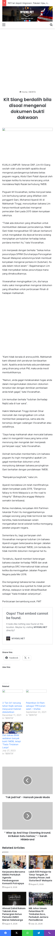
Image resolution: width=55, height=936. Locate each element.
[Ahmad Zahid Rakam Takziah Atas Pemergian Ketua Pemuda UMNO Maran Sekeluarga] (14, 898)
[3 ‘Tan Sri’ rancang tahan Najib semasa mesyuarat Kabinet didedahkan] (12, 695)
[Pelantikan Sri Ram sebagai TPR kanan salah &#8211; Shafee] (36, 695)
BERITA (32, 92)
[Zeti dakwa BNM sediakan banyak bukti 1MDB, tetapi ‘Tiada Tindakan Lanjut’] (12, 728)
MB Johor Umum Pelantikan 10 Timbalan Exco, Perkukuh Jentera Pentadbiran (38, 914)
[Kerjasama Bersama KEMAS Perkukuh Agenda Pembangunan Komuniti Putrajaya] (14, 862)
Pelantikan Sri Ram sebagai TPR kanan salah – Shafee (35, 705)
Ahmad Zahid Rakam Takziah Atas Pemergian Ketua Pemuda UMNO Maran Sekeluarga (14, 914)
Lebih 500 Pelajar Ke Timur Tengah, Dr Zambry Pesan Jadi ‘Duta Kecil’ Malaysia (40, 876)
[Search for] (51, 24)
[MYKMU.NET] (27, 14)
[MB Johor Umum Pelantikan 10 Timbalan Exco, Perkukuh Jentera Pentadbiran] (41, 898)
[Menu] (3, 24)
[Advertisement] (27, 58)
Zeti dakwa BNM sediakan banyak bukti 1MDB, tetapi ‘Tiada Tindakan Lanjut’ (11, 741)
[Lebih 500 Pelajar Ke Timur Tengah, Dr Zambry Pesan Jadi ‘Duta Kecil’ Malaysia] (41, 862)
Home (24, 92)
